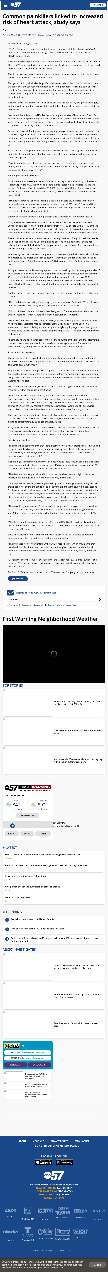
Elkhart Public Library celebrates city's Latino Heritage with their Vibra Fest (77, 703)
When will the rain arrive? (18, 897)
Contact (38, 1141)
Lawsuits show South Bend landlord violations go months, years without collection (77, 967)
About (22, 1141)
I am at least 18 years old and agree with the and (43, 605)
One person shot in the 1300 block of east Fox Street (77, 731)
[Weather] (28, 790)
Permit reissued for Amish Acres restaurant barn (76, 1024)
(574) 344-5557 (64, 1187)
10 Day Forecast (28, 815)
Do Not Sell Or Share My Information (57, 1145)
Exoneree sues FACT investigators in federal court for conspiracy (76, 995)
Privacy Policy (71, 605)
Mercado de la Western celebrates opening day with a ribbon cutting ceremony (78, 760)
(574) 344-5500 (62, 1194)
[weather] (8, 804)
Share (99, 5)
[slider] (16, 674)
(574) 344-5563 (65, 1191)
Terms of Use (54, 605)
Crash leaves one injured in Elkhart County (27, 876)
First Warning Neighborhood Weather (64, 824)
